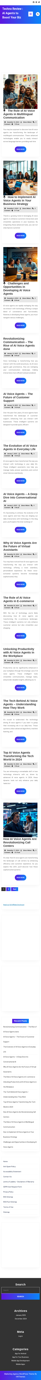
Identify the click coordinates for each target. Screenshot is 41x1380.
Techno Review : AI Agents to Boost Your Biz (12, 13)
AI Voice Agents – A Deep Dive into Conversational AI (20, 497)
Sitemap (6, 1212)
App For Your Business (20, 1357)
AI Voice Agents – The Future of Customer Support (18, 397)
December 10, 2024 (13, 122)
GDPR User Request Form (12, 1187)
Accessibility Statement (12, 1172)
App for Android (20, 1353)
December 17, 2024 (13, 850)
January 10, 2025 (12, 405)
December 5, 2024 (12, 208)
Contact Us (7, 1177)
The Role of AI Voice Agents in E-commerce (19, 1077)
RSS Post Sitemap (10, 1202)
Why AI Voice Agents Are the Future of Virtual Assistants (20, 546)
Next (14, 889)
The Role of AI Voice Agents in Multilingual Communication (19, 114)
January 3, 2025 (12, 505)
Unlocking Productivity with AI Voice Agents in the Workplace (18, 652)
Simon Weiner (27, 122)
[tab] (30, 14)
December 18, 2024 (13, 764)
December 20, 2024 (13, 712)
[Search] (38, 14)
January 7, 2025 (12, 454)
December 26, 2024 (13, 605)
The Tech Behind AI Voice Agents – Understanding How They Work (20, 704)
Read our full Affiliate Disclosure (13, 905)
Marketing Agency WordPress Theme (19, 1374)
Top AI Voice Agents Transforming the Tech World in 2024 (18, 756)
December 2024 (21, 1319)
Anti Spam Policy (9, 1166)
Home (5, 1161)
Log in (20, 1336)
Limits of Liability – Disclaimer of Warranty (18, 1182)
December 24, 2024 (13, 660)
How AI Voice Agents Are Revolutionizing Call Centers (20, 842)
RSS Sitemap (8, 1197)
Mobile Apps (20, 1364)
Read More (21, 150)
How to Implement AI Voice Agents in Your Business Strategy (19, 200)
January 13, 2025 (12, 353)
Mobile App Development (21, 1361)
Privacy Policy (8, 1192)
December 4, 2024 (12, 298)
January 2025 (21, 1315)
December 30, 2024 (13, 554)
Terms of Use (8, 1207)
